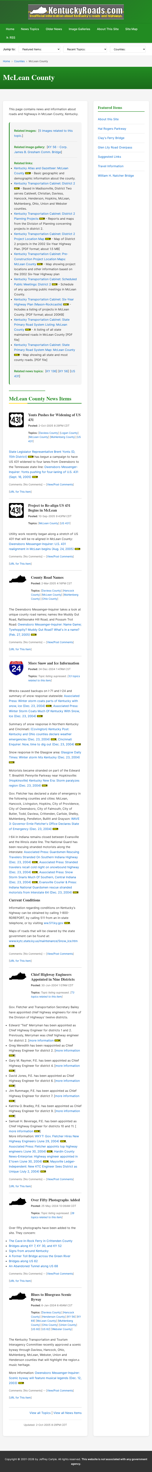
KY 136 (51, 371)
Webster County (62, 1329)
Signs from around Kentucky (29, 1251)
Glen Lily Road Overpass (115, 147)
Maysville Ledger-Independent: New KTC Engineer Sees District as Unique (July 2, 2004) (43, 1166)
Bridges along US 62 (23, 1261)
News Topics (30, 29)
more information (41, 1040)
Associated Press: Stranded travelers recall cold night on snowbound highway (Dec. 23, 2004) (44, 867)
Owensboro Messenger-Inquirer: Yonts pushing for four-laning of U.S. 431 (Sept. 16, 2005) (43, 472)
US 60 (35, 1329)
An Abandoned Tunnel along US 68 (33, 1266)
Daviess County (48, 432)
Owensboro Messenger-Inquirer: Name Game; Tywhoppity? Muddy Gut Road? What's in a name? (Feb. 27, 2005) (45, 629)
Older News (54, 29)
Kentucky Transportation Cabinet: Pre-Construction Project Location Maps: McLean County (41, 259)
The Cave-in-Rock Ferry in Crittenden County (40, 1241)
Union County (68, 1324)
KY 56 (63, 371)
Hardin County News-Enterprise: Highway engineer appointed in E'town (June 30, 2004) (43, 1156)
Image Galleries (79, 29)
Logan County (69, 432)
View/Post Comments (60, 484)
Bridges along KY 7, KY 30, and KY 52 (35, 1246)
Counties (19, 61)
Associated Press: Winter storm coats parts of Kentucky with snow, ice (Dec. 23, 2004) (44, 701)
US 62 (45, 1329)
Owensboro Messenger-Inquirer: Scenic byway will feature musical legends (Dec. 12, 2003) (45, 1378)
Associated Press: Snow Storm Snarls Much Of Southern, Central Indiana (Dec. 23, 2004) (42, 877)
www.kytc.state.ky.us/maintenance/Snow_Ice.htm (43, 941)
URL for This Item (20, 491)
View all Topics (40, 1413)
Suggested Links (109, 156)
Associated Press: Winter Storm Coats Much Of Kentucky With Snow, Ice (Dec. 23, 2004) (44, 711)
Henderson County (53, 1316)
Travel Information (110, 166)
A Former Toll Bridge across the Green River (39, 1256)
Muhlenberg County (63, 436)
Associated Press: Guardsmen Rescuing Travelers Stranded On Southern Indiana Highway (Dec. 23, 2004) (44, 857)
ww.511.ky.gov (53, 923)
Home (10, 29)
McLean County (38, 436)
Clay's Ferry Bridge (111, 138)
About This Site (108, 29)
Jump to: (9, 49)
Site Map (131, 29)
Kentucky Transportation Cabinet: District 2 (44, 183)
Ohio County (49, 598)
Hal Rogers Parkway (112, 128)
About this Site (108, 119)
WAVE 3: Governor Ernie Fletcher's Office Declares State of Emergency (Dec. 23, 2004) (44, 824)
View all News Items (67, 1413)
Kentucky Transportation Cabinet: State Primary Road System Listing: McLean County (42, 324)
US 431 (65, 523)
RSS (12, 37)
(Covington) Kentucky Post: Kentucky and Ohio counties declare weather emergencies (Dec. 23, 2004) (40, 734)
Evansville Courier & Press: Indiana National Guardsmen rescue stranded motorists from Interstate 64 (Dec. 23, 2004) (43, 887)
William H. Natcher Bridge (116, 175)
